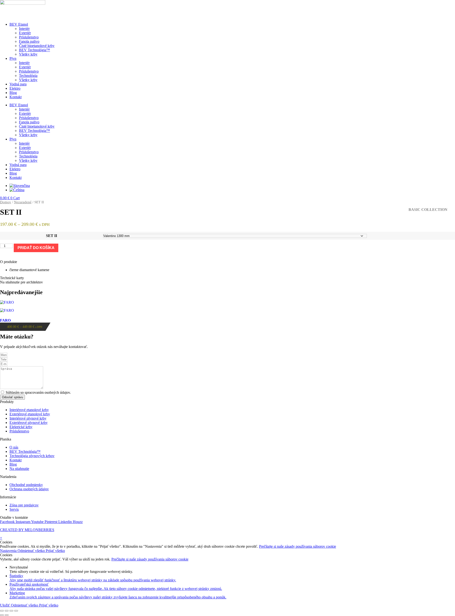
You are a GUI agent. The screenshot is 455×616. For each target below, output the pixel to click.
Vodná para (18, 84)
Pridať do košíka (36, 248)
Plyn (12, 58)
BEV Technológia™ (34, 50)
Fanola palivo (29, 41)
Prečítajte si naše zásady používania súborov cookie (297, 546)
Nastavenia (9, 551)
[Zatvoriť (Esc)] (16, 610)
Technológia (28, 76)
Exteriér (25, 33)
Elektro (14, 88)
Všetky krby (28, 54)
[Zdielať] (11, 610)
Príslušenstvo (29, 37)
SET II (51, 236)
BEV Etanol (18, 24)
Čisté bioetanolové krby (37, 46)
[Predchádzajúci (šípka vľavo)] (2, 615)
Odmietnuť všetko (32, 551)
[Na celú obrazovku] (7, 610)
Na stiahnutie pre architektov (21, 282)
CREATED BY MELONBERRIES (27, 530)
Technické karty (12, 278)
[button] (227, 262)
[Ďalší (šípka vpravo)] (7, 615)
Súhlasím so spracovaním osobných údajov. (38, 392)
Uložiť (5, 605)
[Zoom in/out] (2, 610)
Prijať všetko (55, 551)
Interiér (24, 29)
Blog (13, 93)
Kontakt (15, 97)
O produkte (8, 262)
